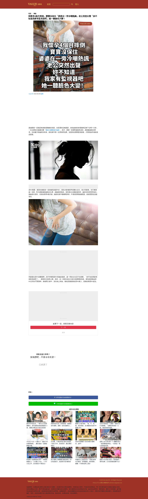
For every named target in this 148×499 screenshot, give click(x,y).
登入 (77, 4)
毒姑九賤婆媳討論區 (53, 130)
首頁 (49, 4)
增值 (35, 13)
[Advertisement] (63, 111)
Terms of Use (96, 482)
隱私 (101, 482)
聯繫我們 (106, 482)
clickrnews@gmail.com (115, 482)
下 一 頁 (63, 327)
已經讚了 (43, 365)
